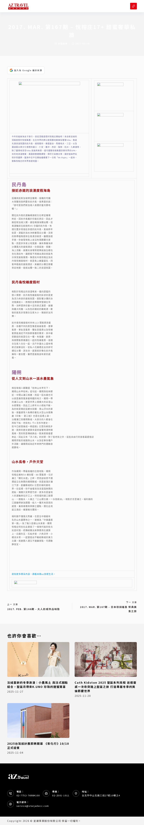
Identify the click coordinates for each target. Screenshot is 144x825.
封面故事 (63, 43)
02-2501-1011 (61, 795)
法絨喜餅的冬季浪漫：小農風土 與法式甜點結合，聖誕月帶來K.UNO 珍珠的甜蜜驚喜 (37, 684)
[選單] (133, 6)
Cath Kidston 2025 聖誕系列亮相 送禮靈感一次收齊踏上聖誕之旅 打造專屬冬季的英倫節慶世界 (105, 686)
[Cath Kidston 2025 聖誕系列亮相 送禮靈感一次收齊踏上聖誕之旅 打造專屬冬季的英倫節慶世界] (106, 659)
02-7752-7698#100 (28, 795)
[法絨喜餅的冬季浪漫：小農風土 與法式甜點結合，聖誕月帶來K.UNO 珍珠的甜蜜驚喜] (38, 659)
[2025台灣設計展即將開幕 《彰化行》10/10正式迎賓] (38, 720)
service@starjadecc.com (33, 806)
